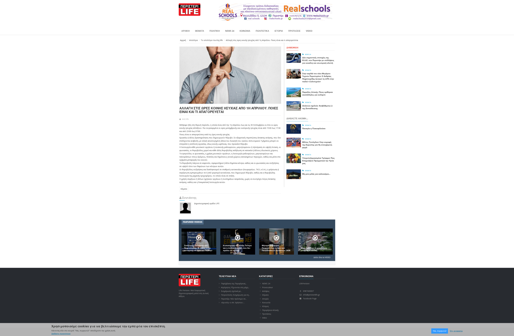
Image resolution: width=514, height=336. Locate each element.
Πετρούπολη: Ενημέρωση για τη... (235, 295)
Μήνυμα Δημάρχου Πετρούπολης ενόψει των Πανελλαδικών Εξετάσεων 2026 (276, 247)
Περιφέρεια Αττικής (270, 310)
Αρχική (185, 30)
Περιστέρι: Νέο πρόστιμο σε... (234, 298)
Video (309, 30)
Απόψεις (265, 291)
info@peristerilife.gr (311, 294)
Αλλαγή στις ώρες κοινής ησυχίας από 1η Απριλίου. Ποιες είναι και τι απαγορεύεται (228, 110)
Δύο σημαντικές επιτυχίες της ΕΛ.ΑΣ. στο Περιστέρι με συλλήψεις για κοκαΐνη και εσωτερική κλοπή (318, 60)
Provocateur (267, 287)
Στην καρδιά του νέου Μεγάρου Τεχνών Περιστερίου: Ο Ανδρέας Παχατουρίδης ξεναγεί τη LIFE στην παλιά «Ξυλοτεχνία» (318, 77)
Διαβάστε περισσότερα (60, 334)
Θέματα (199, 30)
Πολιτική (214, 30)
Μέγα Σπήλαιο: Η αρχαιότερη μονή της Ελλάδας (314, 249)
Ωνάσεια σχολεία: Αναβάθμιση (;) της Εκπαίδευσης (317, 107)
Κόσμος (265, 306)
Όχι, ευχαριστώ (456, 331)
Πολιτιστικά (262, 30)
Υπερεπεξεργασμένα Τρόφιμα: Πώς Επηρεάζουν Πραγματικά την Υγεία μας (318, 161)
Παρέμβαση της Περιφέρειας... (234, 283)
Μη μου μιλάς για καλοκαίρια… (316, 174)
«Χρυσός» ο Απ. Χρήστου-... (233, 302)
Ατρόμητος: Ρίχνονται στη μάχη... (235, 287)
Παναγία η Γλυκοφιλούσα (313, 128)
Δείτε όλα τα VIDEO (321, 257)
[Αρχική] (189, 9)
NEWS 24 (229, 30)
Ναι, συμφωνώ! (439, 331)
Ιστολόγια (193, 40)
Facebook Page (310, 298)
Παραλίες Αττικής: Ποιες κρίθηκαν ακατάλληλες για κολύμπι (317, 93)
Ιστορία (279, 30)
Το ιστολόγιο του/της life (212, 40)
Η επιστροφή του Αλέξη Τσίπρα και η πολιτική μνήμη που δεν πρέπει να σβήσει (237, 247)
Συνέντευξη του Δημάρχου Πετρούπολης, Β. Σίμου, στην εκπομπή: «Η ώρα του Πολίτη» (198, 247)
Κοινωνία (245, 30)
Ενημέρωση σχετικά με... (231, 291)
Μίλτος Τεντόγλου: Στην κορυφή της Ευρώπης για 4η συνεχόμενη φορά (317, 145)
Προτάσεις (294, 30)
